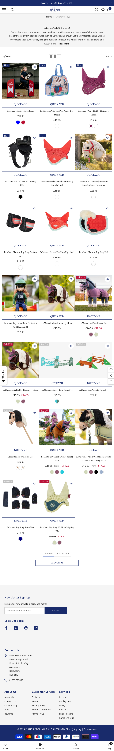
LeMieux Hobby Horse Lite (20, 456)
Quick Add (20, 104)
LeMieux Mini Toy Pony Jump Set (57, 389)
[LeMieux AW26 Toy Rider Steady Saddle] (20, 152)
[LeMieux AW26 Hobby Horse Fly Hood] (93, 81)
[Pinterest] (26, 628)
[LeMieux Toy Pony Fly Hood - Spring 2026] (57, 497)
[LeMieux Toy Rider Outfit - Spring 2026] (57, 427)
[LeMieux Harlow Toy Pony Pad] (93, 222)
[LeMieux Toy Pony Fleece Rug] (93, 293)
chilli (23, 122)
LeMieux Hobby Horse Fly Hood (57, 323)
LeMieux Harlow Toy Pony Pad (93, 252)
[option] (57, 3)
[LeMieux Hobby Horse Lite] (20, 427)
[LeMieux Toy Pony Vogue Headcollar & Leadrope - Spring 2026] (93, 427)
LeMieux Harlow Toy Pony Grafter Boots (20, 254)
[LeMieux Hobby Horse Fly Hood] (57, 293)
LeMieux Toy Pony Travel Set (20, 527)
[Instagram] (16, 628)
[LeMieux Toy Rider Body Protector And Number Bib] (20, 293)
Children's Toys (63, 16)
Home (49, 16)
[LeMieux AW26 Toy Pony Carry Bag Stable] (57, 81)
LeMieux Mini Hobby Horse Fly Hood (20, 389)
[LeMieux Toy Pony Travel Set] (20, 497)
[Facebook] (6, 628)
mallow (91, 334)
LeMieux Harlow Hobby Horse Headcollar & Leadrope (93, 183)
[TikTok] (35, 628)
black (20, 197)
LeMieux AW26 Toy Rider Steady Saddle (20, 183)
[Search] (12, 10)
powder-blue (101, 472)
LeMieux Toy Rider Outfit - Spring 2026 (57, 458)
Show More (57, 563)
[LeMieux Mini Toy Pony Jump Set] (57, 360)
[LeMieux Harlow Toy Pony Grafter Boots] (20, 222)
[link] (76, 746)
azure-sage (57, 401)
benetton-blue (18, 122)
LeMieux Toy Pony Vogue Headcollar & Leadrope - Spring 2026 (93, 458)
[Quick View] (34, 67)
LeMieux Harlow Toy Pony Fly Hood (57, 252)
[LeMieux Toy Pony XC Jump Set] (93, 360)
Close (111, 3)
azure (62, 472)
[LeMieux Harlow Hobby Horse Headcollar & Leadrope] (93, 152)
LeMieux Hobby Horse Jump (20, 110)
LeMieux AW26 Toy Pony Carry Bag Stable (57, 112)
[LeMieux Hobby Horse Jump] (20, 81)
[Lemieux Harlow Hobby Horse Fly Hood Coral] (57, 152)
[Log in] (96, 10)
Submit (55, 610)
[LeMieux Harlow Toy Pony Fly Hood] (57, 222)
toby (23, 468)
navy (20, 539)
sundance (18, 468)
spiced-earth (96, 126)
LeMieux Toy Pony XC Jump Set (93, 389)
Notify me (93, 316)
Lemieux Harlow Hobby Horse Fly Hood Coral (57, 183)
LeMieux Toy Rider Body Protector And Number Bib (20, 324)
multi (57, 126)
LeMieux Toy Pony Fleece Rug (94, 323)
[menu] (4, 9)
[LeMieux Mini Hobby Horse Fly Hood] (20, 360)
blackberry (91, 126)
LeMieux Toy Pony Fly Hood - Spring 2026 (57, 529)
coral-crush (57, 197)
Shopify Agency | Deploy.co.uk (81, 729)
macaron (96, 334)
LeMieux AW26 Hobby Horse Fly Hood (93, 112)
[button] (51, 56)
